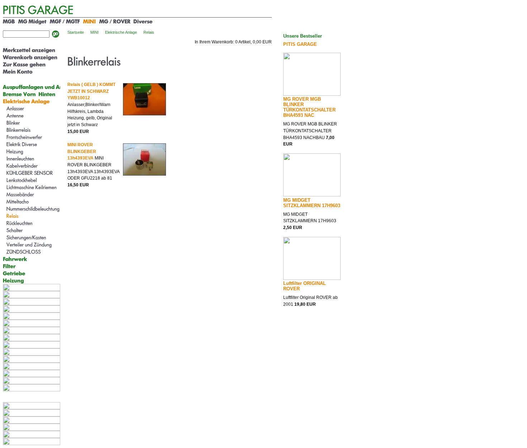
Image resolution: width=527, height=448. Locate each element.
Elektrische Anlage (121, 32)
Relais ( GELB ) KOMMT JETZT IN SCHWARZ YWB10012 (91, 91)
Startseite (75, 32)
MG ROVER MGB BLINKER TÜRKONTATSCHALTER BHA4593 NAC (309, 107)
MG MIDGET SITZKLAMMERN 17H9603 (311, 202)
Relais (148, 32)
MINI (94, 32)
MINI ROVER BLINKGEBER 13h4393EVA (81, 151)
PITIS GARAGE (300, 44)
